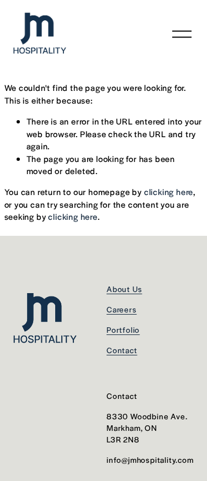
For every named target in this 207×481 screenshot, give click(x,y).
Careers (122, 309)
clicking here (168, 191)
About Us (124, 288)
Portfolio (123, 329)
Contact (122, 349)
